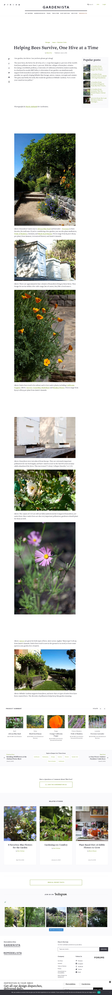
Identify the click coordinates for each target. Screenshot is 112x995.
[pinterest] (7, 5)
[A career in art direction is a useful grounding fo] (97, 917)
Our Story (74, 13)
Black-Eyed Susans (45, 234)
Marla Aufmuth (31, 107)
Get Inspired (29, 13)
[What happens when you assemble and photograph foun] (35, 917)
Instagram (80, 963)
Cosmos (60, 756)
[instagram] (10, 5)
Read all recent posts (56, 882)
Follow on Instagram (57, 929)
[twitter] (16, 5)
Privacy (59, 968)
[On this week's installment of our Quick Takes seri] (77, 917)
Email (79, 972)
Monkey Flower (59, 388)
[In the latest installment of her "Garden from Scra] (56, 917)
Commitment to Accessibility (62, 972)
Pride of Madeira (20, 234)
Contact (60, 963)
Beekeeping (45, 756)
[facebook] (13, 5)
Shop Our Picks (65, 13)
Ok (99, 992)
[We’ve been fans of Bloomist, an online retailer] (14, 917)
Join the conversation (57, 784)
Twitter (80, 969)
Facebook (80, 966)
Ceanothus (37, 388)
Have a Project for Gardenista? (62, 976)
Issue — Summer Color (59, 42)
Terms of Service (62, 966)
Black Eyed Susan (35, 734)
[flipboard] (5, 5)
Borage (48, 42)
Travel (48, 13)
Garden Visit (75, 756)
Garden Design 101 (39, 13)
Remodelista (83, 13)
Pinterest (80, 960)
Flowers (67, 756)
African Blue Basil (44, 229)
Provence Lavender (97, 734)
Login (104, 4)
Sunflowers (37, 756)
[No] (110, 992)
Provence (65, 229)
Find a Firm (55, 13)
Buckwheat (45, 388)
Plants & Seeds (52, 761)
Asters (21, 641)
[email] (19, 5)
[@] (9, 903)
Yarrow (29, 388)
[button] (90, 4)
